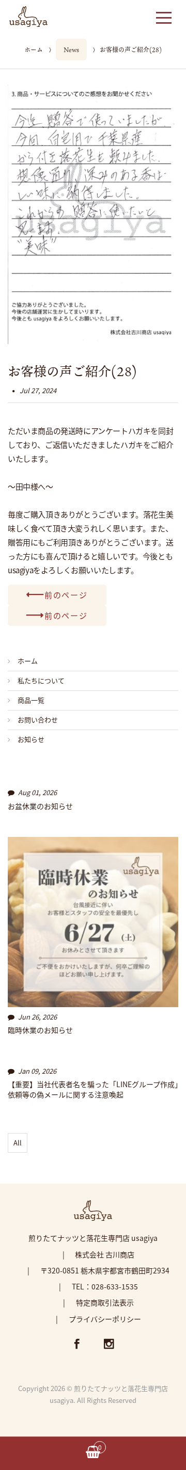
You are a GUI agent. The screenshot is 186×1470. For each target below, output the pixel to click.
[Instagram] (109, 1344)
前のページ (66, 594)
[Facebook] (77, 1344)
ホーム (33, 49)
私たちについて (41, 680)
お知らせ (31, 739)
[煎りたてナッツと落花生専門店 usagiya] (28, 14)
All (17, 1143)
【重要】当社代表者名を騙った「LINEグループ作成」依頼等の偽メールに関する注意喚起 (93, 1089)
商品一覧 (31, 700)
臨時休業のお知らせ (40, 1030)
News (71, 49)
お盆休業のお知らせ (40, 806)
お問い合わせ (38, 719)
